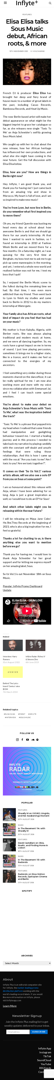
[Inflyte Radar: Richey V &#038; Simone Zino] (36, 645)
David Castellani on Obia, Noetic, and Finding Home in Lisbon (33, 845)
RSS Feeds (45, 1068)
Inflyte (33, 714)
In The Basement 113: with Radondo (31, 861)
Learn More (10, 1005)
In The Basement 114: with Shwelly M (31, 829)
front (22, 714)
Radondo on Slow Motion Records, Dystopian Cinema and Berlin (32, 876)
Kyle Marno (38, 51)
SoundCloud (44, 1060)
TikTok (47, 1056)
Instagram (45, 1052)
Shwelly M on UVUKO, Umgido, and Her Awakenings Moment (34, 814)
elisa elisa (10, 714)
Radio (20, 825)
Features (27, 14)
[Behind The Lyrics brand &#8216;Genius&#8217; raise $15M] (13, 672)
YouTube (46, 1064)
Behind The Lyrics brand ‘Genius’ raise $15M (11, 686)
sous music (25, 717)
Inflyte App (44, 1048)
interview (11, 717)
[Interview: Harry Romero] (13, 645)
